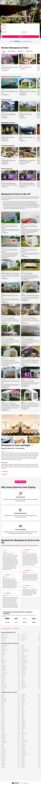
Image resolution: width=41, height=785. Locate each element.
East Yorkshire (23, 649)
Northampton (3, 699)
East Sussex (3, 670)
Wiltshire (2, 677)
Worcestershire (4, 673)
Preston (22, 723)
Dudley (2, 752)
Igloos (22, 638)
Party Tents (3, 639)
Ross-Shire (23, 684)
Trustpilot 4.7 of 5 (24, 783)
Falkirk (22, 761)
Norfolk (22, 654)
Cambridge (3, 719)
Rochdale (23, 717)
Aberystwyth (23, 749)
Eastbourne (23, 694)
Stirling (22, 679)
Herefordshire (3, 681)
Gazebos (2, 635)
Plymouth (23, 759)
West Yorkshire (4, 684)
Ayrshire (22, 673)
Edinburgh (23, 760)
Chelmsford (3, 723)
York (22, 730)
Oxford (2, 702)
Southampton (3, 755)
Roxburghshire (24, 666)
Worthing (3, 737)
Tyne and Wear (24, 661)
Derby (2, 744)
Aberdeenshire (24, 687)
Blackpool (23, 732)
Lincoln (22, 702)
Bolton (22, 709)
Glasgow (23, 763)
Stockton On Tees (24, 740)
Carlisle (22, 757)
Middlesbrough (24, 741)
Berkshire (3, 650)
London (2, 656)
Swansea (23, 738)
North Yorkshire (4, 685)
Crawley (2, 728)
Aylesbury (3, 694)
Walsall (2, 745)
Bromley (2, 721)
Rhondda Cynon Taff (25, 650)
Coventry (2, 733)
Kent (2, 664)
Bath (22, 707)
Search (32, 2)
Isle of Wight (3, 687)
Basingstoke (3, 710)
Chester (22, 714)
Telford (2, 756)
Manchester (3, 676)
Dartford (2, 725)
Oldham (22, 700)
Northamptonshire (4, 649)
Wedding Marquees (4, 636)
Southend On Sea (4, 741)
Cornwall (23, 670)
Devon (22, 653)
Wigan (22, 713)
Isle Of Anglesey (24, 662)
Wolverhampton (4, 751)
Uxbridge (3, 654)
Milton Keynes (3, 698)
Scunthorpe (23, 725)
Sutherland (23, 676)
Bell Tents (3, 641)
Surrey (2, 652)
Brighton (2, 746)
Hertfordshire (3, 653)
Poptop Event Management (6, 628)
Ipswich (22, 696)
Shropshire (3, 675)
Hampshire (3, 662)
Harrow (2, 711)
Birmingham (3, 753)
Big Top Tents (23, 639)
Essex (2, 657)
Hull (22, 736)
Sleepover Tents (24, 634)
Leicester (2, 729)
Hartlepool (23, 657)
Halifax (22, 715)
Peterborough (3, 738)
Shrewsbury (23, 695)
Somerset (23, 646)
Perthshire (23, 681)
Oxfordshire (3, 647)
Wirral (22, 729)
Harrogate (23, 719)
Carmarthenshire (24, 656)
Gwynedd (23, 658)
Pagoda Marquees (4, 634)
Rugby (2, 726)
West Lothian (23, 675)
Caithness (23, 683)
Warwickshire (3, 661)
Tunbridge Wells (4, 734)
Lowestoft (23, 755)
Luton (2, 709)
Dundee (22, 680)
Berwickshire (23, 685)
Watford (2, 706)
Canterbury (3, 767)
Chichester (3, 740)
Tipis (22, 635)
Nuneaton (3, 730)
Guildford (3, 713)
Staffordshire (3, 665)
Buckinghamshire (4, 645)
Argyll (22, 688)
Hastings (23, 698)
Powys (22, 645)
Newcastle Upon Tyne (25, 753)
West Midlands (4, 669)
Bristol (2, 680)
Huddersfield (23, 722)
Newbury (2, 703)
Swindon (2, 722)
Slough (2, 707)
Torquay (22, 756)
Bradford (23, 710)
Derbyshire (3, 668)
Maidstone (3, 736)
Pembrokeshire (24, 668)
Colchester (3, 748)
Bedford (2, 695)
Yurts (22, 641)
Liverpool (2, 689)
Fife (22, 677)
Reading (2, 696)
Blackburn (23, 728)
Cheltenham (3, 760)
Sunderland (23, 751)
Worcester (3, 764)
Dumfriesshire (24, 669)
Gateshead (23, 752)
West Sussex (3, 660)
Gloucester (3, 763)
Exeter (22, 742)
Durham (22, 748)
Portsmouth (3, 749)
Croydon (2, 718)
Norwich (22, 745)
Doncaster (23, 721)
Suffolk (2, 658)
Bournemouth (23, 733)
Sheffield (2, 761)
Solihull (2, 732)
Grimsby (22, 734)
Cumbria (23, 664)
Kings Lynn (23, 711)
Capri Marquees (4, 638)
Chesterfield (3, 757)
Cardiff (22, 652)
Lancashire (3, 688)
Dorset (22, 647)
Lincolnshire (3, 679)
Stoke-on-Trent (3, 759)
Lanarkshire (23, 672)
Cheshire (2, 683)
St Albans (3, 704)
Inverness (23, 767)
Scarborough (23, 744)
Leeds (22, 718)
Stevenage (3, 717)
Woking (2, 715)
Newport (23, 703)
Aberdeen (23, 765)
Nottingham (3, 666)
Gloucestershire (4, 672)
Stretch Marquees (24, 636)
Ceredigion (23, 665)
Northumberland (24, 660)
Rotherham (3, 765)
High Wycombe (4, 700)
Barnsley (23, 704)
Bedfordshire (3, 646)
